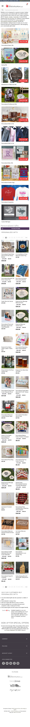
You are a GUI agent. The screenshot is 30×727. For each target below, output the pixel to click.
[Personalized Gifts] (14, 5)
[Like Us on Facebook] (3, 663)
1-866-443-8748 (17, 712)
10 (21, 237)
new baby (16, 16)
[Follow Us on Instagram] (14, 663)
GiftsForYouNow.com (15, 711)
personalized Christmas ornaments (9, 21)
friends (6, 16)
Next (26, 237)
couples (11, 16)
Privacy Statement (10, 630)
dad (13, 18)
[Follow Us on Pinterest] (10, 663)
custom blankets (20, 19)
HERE (19, 630)
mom (8, 18)
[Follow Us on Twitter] (7, 663)
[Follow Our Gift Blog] (17, 663)
